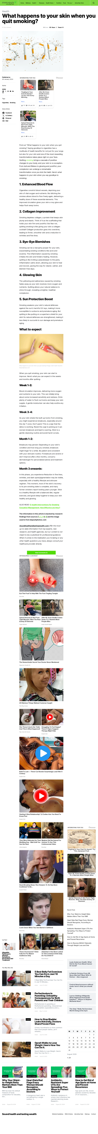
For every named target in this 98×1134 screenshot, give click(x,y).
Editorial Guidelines (57, 1114)
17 (69, 1044)
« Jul (69, 1058)
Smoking (13, 102)
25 (73, 1047)
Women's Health (31, 1076)
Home (22, 3)
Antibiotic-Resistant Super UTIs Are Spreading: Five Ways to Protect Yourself (79, 931)
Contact (93, 1114)
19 (77, 1044)
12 (77, 1041)
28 (86, 1047)
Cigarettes (5, 102)
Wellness (28, 3)
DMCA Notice (69, 1114)
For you (69, 3)
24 (69, 1047)
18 (73, 1044)
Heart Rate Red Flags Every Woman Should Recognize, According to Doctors (80, 922)
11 (73, 1041)
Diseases (41, 3)
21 (85, 1044)
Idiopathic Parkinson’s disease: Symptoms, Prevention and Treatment (7, 956)
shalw (4, 89)
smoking (29, 160)
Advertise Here (79, 3)
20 (81, 1044)
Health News (49, 3)
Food (64, 3)
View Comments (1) (41, 552)
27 (81, 1047)
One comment (7, 27)
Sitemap (87, 1114)
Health (34, 3)
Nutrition (58, 3)
